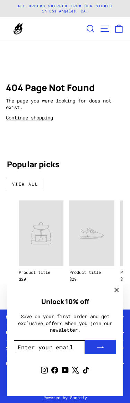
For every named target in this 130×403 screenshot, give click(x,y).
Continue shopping (29, 117)
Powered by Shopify (65, 397)
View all (25, 184)
